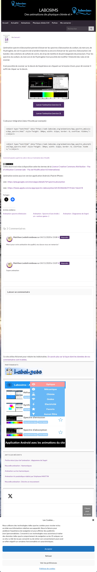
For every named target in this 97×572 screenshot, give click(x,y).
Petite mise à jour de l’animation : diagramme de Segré (26, 460)
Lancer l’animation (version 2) (48, 113)
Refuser (48, 556)
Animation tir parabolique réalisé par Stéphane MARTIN (27, 476)
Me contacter (65, 23)
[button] (93, 520)
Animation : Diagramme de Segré (76, 214)
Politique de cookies (47, 568)
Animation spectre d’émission (14, 214)
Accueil (5, 23)
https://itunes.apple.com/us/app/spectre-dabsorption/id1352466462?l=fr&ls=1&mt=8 (45, 188)
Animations (25, 23)
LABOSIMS (48, 10)
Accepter (48, 549)
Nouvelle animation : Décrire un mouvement (22, 482)
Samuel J (17, 37)
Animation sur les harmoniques (17, 471)
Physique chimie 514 (41, 23)
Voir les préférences (48, 563)
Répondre (64, 237)
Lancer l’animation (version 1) (48, 105)
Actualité (14, 23)
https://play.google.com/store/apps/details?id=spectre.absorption (36, 182)
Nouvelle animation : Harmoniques (18, 466)
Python (55, 23)
